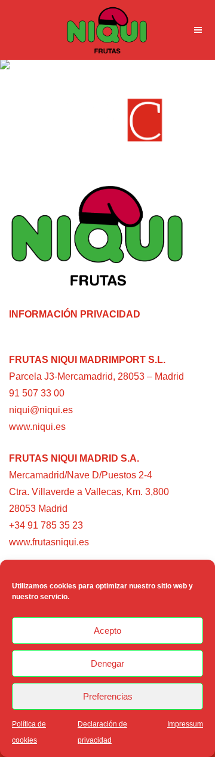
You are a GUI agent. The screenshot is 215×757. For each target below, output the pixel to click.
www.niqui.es (37, 427)
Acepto (107, 630)
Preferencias (108, 696)
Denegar (107, 663)
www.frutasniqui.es (49, 542)
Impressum (185, 724)
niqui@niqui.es (41, 410)
